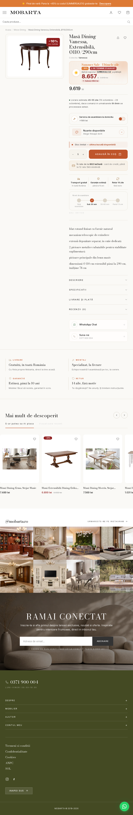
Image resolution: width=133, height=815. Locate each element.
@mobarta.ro (16, 521)
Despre (66, 700)
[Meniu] (4, 12)
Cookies (10, 757)
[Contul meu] (111, 12)
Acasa (8, 30)
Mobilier (66, 708)
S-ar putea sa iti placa (19, 423)
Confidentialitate (16, 751)
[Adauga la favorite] (125, 38)
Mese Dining (20, 30)
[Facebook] (14, 779)
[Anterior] (116, 415)
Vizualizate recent (50, 423)
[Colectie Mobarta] (49, 576)
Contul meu (66, 725)
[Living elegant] (83, 543)
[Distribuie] (118, 38)
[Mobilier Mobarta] (16, 543)
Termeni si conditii (17, 746)
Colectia (78, 57)
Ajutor (66, 717)
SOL (8, 769)
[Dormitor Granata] (116, 543)
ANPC (9, 763)
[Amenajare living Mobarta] (49, 543)
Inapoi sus (16, 790)
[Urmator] (124, 415)
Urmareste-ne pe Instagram (106, 521)
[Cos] (127, 12)
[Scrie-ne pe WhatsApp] (124, 806)
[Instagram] (7, 779)
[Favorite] (119, 12)
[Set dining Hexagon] (83, 576)
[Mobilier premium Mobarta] (16, 576)
